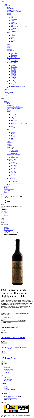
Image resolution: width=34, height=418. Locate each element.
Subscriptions (7, 377)
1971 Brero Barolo (8, 358)
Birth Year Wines (8, 369)
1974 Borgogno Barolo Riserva (14, 348)
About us (6, 372)
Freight (6, 388)
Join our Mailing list (6, 197)
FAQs (5, 386)
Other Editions (8, 379)
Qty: (2, 320)
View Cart (4, 194)
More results (4, 212)
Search (2, 219)
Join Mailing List (8, 215)
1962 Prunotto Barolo (10, 327)
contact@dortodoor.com (10, 398)
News (5, 391)
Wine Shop (7, 367)
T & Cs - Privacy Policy (10, 389)
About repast (7, 380)
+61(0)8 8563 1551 (13, 399)
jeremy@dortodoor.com (14, 396)
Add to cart (22, 320)
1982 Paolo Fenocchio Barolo (13, 337)
